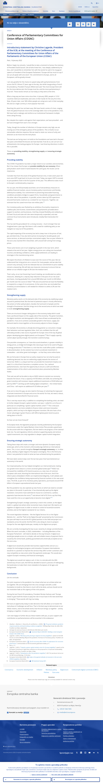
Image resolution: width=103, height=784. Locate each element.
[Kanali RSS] (98, 752)
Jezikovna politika (68, 741)
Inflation (39, 670)
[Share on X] (78, 24)
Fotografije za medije (26, 737)
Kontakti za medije (16, 712)
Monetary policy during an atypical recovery (33, 635)
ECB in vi (87, 7)
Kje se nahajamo (25, 742)
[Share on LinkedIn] (88, 24)
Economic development (25, 670)
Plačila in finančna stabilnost (31, 11)
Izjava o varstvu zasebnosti (39, 774)
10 (51, 497)
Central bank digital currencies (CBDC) (85, 670)
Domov (5, 14)
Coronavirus (9, 670)
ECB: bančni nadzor (89, 11)
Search (91, 3)
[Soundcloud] (94, 752)
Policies (46, 672)
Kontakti (22, 739)
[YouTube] (89, 752)
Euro (53, 11)
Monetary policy (51, 670)
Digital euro (64, 670)
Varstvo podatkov (68, 729)
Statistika (45, 11)
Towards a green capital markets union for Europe (35, 647)
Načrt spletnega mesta (10, 746)
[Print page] (69, 24)
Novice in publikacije (74, 11)
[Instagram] (85, 752)
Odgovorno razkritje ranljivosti (51, 736)
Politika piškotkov (68, 736)
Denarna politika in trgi (11, 11)
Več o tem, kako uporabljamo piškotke (62, 774)
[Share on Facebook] (83, 24)
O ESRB (22, 729)
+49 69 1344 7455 (65, 709)
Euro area (55, 672)
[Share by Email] (93, 24)
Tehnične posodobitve (48, 733)
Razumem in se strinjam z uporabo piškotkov (27, 779)
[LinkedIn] (81, 752)
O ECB (80, 7)
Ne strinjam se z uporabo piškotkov (75, 779)
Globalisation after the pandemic (30, 653)
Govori (24, 14)
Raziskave (62, 11)
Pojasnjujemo (24, 734)
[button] (94, 3)
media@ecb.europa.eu (67, 712)
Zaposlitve (95, 7)
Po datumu (31, 14)
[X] (77, 752)
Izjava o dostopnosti (69, 738)
